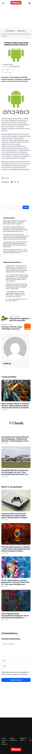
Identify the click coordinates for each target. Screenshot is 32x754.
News (7, 178)
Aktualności (21, 31)
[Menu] (3, 3)
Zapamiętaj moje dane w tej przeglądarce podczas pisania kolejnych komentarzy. (15, 673)
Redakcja (7, 363)
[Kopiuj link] (13, 69)
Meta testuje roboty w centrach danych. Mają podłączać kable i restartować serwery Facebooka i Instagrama (15, 222)
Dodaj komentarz (16, 680)
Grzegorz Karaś (10, 266)
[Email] (10, 69)
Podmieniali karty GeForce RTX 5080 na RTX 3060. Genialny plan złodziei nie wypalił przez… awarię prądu (17, 286)
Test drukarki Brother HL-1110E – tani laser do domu (17, 300)
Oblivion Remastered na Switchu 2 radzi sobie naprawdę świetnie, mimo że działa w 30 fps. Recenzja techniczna (15, 251)
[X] (5, 69)
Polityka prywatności (13, 739)
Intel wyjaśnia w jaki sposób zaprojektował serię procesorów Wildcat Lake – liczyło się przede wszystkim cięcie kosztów (15, 294)
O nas (31, 739)
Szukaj (26, 207)
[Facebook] (2, 69)
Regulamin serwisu (23, 739)
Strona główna (10, 31)
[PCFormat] (16, 749)
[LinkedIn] (8, 69)
